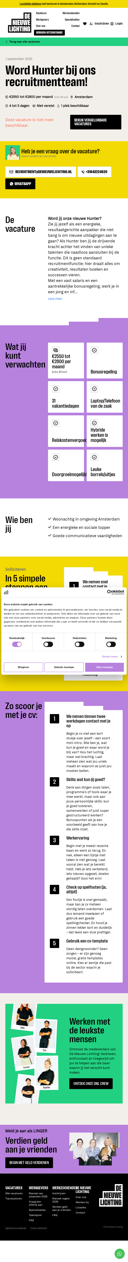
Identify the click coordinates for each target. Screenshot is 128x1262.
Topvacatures (13, 1198)
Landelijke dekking (30, 4)
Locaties (81, 1207)
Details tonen (110, 656)
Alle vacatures (13, 1193)
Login (119, 23)
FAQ (54, 1215)
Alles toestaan (104, 667)
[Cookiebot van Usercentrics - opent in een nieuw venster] (109, 592)
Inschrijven (101, 23)
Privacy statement (38, 1228)
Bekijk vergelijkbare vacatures (90, 122)
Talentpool (35, 1215)
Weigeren (23, 667)
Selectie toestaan (64, 667)
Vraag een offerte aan (35, 1203)
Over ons (81, 1197)
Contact (80, 1212)
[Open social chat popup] (120, 1254)
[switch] (48, 644)
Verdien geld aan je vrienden (61, 1208)
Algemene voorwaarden (15, 1228)
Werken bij (82, 1202)
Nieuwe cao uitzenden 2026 (38, 1195)
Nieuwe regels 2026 (61, 1200)
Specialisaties (37, 1210)
